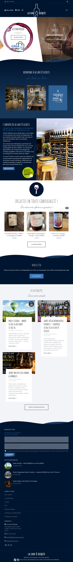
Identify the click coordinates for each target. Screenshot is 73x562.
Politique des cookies (10, 516)
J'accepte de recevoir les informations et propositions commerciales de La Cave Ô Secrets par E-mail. (37, 451)
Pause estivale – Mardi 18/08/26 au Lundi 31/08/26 (17, 324)
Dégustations (52, 334)
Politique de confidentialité (12, 513)
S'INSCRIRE (9, 454)
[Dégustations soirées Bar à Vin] (36, 97)
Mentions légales (9, 509)
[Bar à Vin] (15, 97)
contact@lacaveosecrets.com (15, 537)
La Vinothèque (8, 498)
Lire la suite (12, 346)
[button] (21, 229)
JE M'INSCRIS (36, 276)
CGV (5, 506)
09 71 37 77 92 (10, 1)
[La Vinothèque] (58, 97)
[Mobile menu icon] (67, 10)
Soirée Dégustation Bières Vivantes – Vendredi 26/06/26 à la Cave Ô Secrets (54, 326)
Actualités (11, 330)
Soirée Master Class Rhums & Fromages (25, 481)
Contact (6, 502)
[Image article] (8, 466)
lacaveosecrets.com (12, 541)
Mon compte (9, 10)
